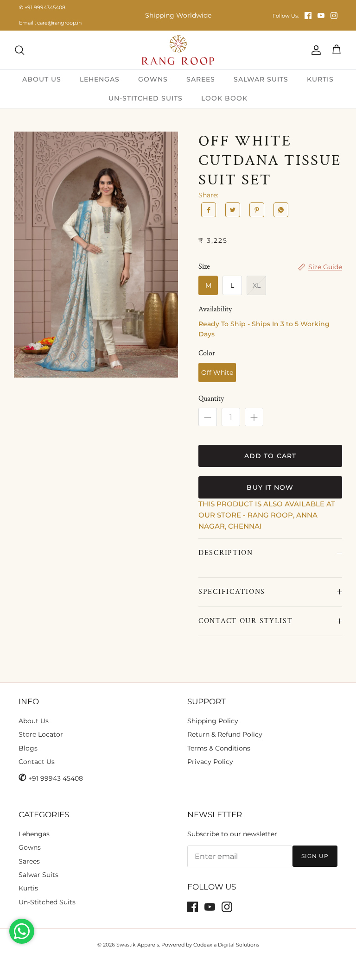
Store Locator (41, 734)
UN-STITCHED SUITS (145, 98)
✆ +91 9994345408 (42, 7)
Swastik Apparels (137, 944)
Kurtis (28, 888)
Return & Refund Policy (224, 734)
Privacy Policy (210, 761)
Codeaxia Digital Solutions (226, 944)
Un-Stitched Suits (47, 902)
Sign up (315, 855)
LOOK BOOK (224, 98)
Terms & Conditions (218, 748)
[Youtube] (321, 15)
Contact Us (37, 761)
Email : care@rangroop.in (50, 22)
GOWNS (153, 79)
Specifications (231, 592)
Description (225, 553)
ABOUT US (41, 79)
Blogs (28, 748)
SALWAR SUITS (261, 79)
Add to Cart (270, 456)
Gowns (30, 847)
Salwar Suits (38, 875)
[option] (96, 255)
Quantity (211, 399)
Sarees (29, 861)
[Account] (314, 50)
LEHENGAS (100, 79)
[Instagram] (334, 15)
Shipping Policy (212, 721)
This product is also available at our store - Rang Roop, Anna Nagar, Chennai (266, 514)
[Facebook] (308, 15)
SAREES (200, 79)
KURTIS (320, 79)
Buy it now (270, 487)
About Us (34, 721)
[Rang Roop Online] (178, 50)
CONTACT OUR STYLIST (245, 621)
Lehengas (34, 834)
